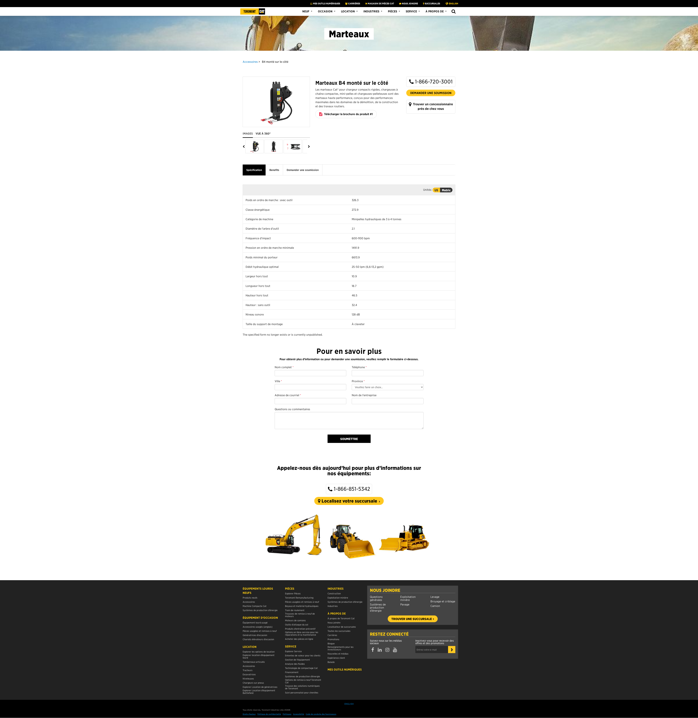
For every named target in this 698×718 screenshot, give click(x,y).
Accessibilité (298, 714)
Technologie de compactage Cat (301, 668)
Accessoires (250, 61)
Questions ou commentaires (292, 409)
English (453, 3)
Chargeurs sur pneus (253, 682)
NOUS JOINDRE (409, 3)
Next (308, 146)
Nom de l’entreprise (364, 395)
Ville (278, 381)
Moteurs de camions (295, 620)
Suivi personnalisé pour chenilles (301, 692)
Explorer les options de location (259, 651)
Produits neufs (250, 597)
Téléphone (359, 367)
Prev (244, 146)
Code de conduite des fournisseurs (321, 714)
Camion (435, 605)
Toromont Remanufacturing (299, 597)
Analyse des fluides (295, 663)
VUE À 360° (263, 133)
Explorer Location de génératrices (260, 686)
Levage (434, 596)
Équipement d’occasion (260, 617)
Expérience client (336, 657)
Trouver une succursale (411, 619)
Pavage (404, 604)
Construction (334, 593)
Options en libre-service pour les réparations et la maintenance (301, 633)
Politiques (287, 714)
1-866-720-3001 (433, 81)
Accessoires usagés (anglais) (257, 626)
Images (248, 133)
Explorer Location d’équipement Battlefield (259, 691)
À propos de (435, 11)
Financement (291, 672)
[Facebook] (373, 650)
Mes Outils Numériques (326, 3)
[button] (453, 11)
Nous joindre (385, 590)
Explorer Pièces (293, 593)
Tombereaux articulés (254, 661)
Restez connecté (389, 634)
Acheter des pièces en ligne (299, 638)
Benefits (274, 170)
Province (358, 381)
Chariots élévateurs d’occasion (258, 639)
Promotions (333, 639)
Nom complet (284, 367)
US (436, 190)
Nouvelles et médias (338, 653)
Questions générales (376, 598)
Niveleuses (248, 678)
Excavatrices (249, 674)
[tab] (249, 132)
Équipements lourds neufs (258, 591)
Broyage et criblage (442, 601)
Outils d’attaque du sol (296, 624)
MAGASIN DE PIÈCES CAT (380, 3)
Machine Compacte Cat (254, 606)
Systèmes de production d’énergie (378, 607)
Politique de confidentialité (269, 714)
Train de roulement (294, 610)
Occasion (325, 11)
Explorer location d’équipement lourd (258, 656)
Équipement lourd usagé (255, 622)
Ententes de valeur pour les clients (303, 655)
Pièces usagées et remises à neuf (260, 630)
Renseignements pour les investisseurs (341, 648)
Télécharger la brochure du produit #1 (348, 114)
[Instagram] (387, 650)
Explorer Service (293, 651)
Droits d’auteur (249, 714)
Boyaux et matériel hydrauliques (301, 606)
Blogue (331, 643)
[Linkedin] (379, 650)
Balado (331, 662)
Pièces (392, 11)
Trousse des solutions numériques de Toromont (302, 687)
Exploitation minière (408, 598)
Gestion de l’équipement (297, 659)
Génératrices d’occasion (255, 635)
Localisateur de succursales (342, 626)
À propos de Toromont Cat (341, 618)
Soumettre (349, 439)
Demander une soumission (431, 93)
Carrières (354, 3)
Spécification (254, 170)
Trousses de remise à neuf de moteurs (300, 614)
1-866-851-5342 (351, 489)
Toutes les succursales (339, 630)
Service (411, 11)
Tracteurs (247, 670)
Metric (446, 190)
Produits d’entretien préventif (300, 628)
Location (348, 11)
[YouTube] (395, 650)
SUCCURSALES (432, 3)
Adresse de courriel (288, 395)
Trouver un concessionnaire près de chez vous (432, 106)
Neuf (305, 11)
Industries (371, 11)
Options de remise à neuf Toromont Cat (303, 681)
